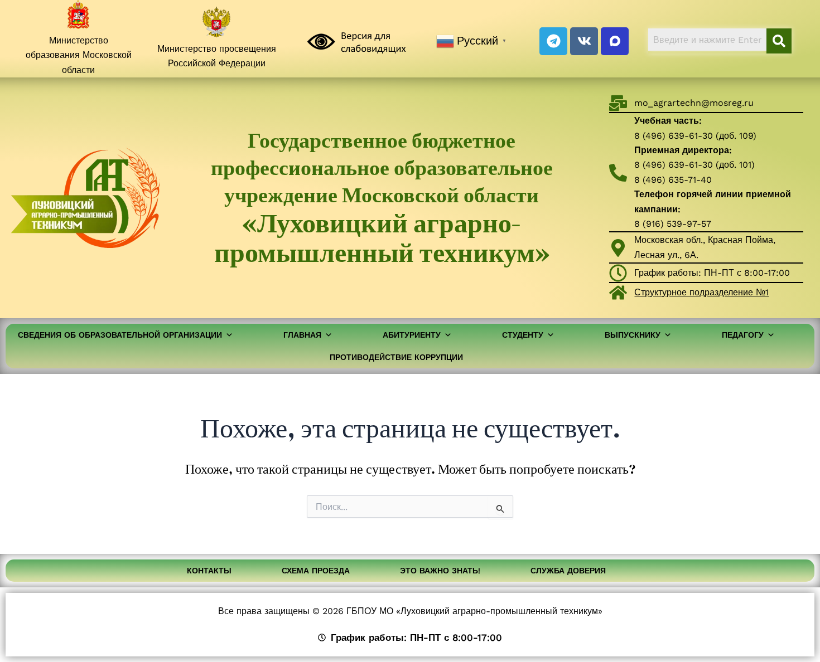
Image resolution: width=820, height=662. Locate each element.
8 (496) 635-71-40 (673, 179)
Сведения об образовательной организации (120, 334)
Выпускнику (632, 334)
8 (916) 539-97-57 (672, 223)
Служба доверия (568, 570)
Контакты (209, 570)
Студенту (522, 334)
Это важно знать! (440, 570)
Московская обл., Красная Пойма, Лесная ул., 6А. (704, 247)
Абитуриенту (412, 334)
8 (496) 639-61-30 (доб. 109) (695, 135)
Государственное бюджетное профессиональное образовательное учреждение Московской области (382, 198)
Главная (302, 334)
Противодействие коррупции (396, 357)
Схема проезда (316, 570)
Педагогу (743, 334)
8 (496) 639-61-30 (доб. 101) (694, 164)
